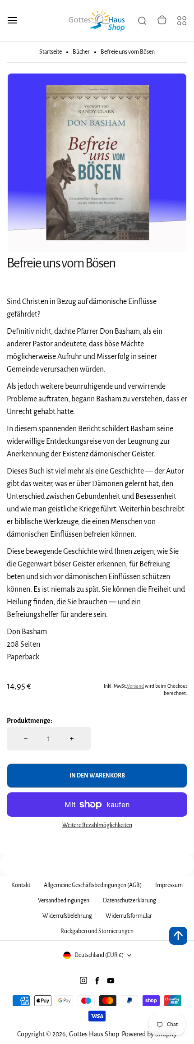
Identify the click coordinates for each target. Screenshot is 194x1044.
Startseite (50, 52)
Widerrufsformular (129, 916)
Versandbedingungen (63, 900)
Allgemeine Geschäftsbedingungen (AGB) (93, 885)
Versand (135, 686)
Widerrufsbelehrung (67, 916)
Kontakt (20, 885)
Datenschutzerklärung (129, 900)
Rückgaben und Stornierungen (97, 931)
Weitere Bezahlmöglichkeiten (97, 825)
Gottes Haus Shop (94, 1034)
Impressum (169, 885)
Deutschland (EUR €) (99, 955)
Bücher (81, 52)
